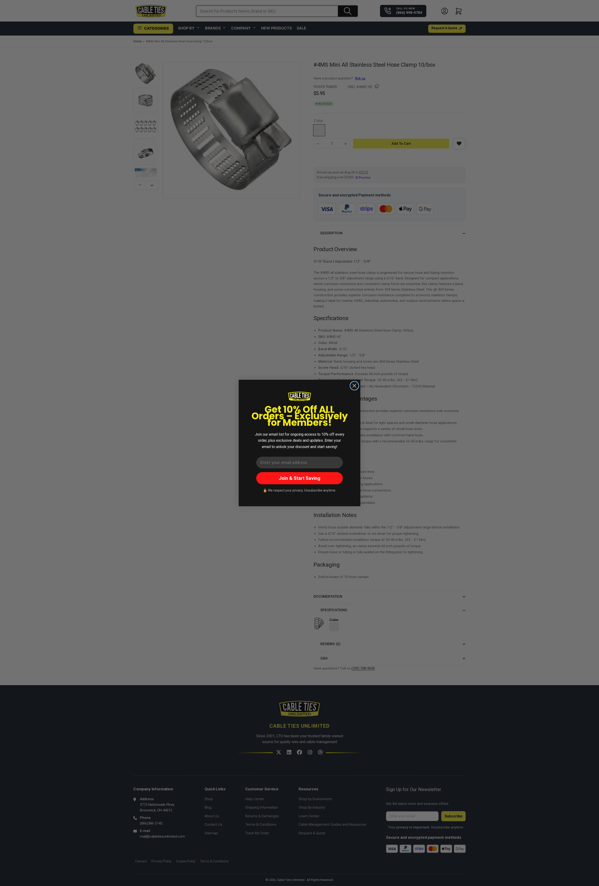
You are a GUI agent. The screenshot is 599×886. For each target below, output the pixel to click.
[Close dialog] (354, 386)
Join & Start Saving (299, 478)
